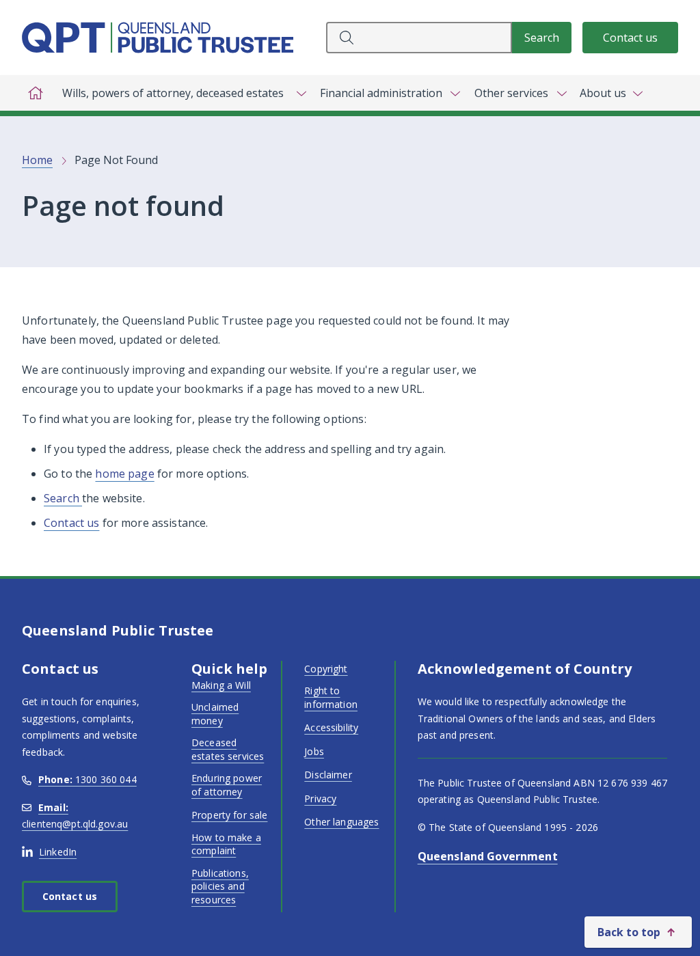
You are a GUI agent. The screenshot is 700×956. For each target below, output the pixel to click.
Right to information (331, 697)
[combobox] (419, 37)
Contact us (630, 37)
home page (124, 473)
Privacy (320, 798)
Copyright (325, 668)
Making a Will (221, 685)
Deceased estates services (227, 749)
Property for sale (229, 814)
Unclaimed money (215, 713)
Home (37, 159)
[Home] (35, 93)
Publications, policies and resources (220, 886)
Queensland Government (488, 856)
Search (63, 498)
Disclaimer (327, 774)
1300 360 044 (87, 779)
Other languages (341, 821)
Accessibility (331, 727)
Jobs (314, 751)
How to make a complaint (226, 844)
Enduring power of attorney (226, 784)
